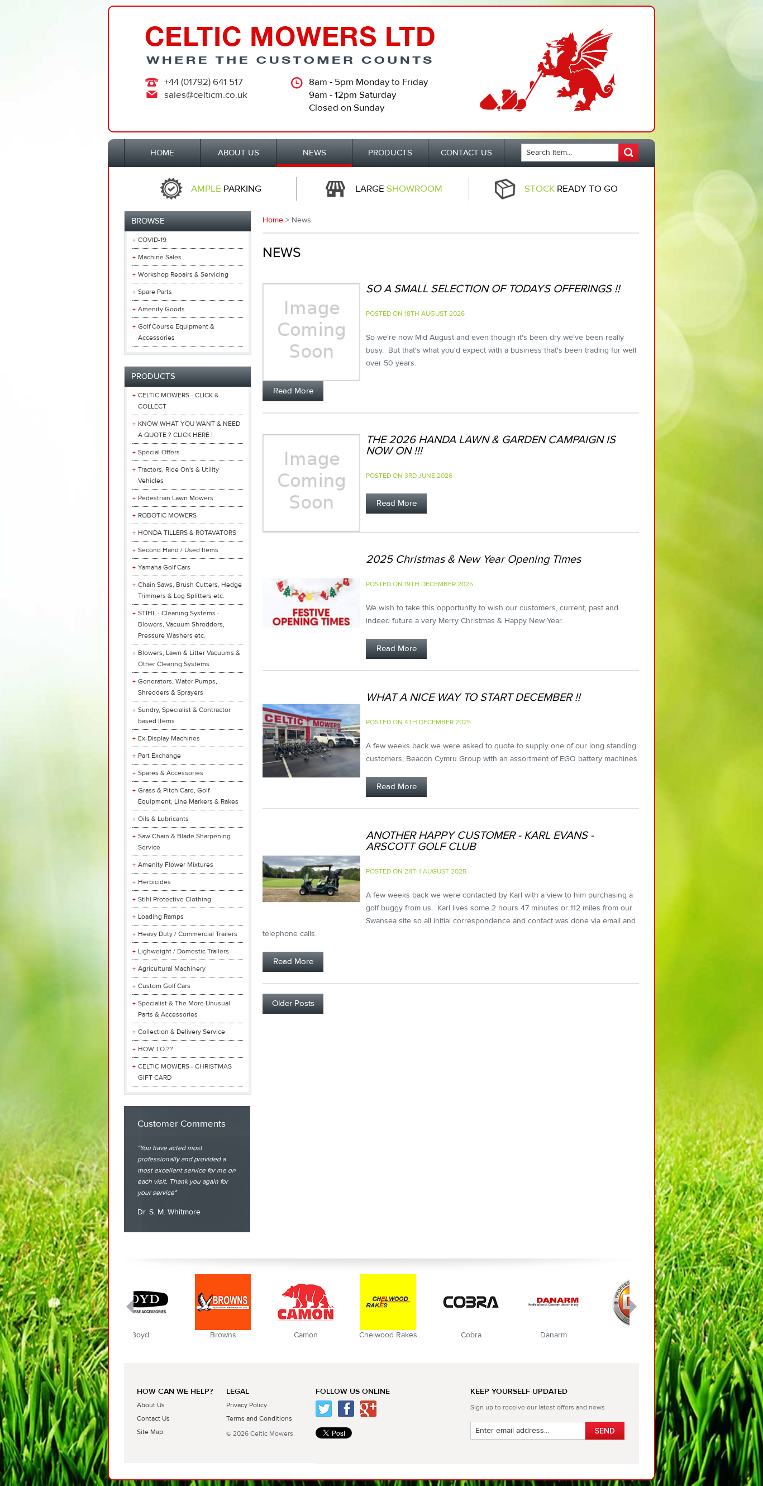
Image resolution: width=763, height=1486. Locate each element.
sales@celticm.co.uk (205, 95)
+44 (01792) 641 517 (203, 82)
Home (273, 220)
